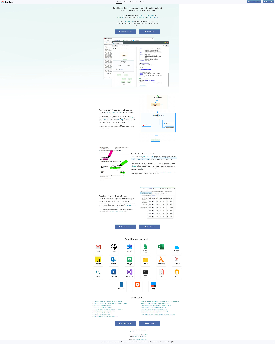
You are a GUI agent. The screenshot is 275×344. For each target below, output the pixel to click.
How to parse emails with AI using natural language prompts (108, 301)
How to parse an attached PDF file (102, 314)
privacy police (137, 334)
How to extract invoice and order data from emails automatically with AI (110, 303)
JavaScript (105, 121)
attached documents (166, 172)
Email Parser (9, 2)
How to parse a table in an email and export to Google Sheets (155, 303)
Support (142, 1)
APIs (152, 15)
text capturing (109, 118)
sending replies (152, 17)
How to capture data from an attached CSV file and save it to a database (158, 314)
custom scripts (170, 168)
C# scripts (112, 121)
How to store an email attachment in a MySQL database (154, 309)
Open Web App (269, 1)
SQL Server (119, 207)
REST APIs (120, 119)
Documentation (133, 1)
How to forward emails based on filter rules (151, 313)
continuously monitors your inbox (113, 112)
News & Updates (133, 331)
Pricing (125, 1)
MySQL (112, 207)
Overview (119, 1)
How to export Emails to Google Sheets (103, 305)
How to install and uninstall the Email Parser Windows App (154, 311)
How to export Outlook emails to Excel (103, 307)
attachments (139, 17)
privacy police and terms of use (139, 339)
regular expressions (144, 168)
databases (120, 17)
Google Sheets (128, 205)
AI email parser (129, 21)
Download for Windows (254, 1)
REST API (122, 211)
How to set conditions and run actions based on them (153, 307)
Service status (142, 331)
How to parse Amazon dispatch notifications (104, 311)
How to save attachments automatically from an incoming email (156, 305)
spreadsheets (145, 15)
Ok (172, 341)
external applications (128, 121)
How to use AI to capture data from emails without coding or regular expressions (160, 301)
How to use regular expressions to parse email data (106, 316)
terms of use (144, 334)
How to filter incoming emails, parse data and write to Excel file (108, 309)
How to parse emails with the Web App (103, 313)
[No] (273, 342)
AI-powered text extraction (147, 156)
